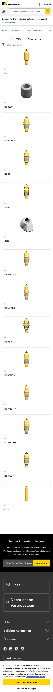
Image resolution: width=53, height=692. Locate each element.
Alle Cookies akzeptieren (26, 682)
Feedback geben (13, 657)
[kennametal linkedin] (10, 649)
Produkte (6, 30)
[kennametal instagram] (22, 649)
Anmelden (41, 563)
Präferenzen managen (26, 688)
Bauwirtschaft (18, 30)
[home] (10, 4)
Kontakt (47, 4)
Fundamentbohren (34, 30)
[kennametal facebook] (5, 649)
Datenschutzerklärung (35, 676)
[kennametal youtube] (16, 649)
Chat (16, 584)
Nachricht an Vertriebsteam (23, 602)
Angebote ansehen (9, 22)
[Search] (47, 11)
